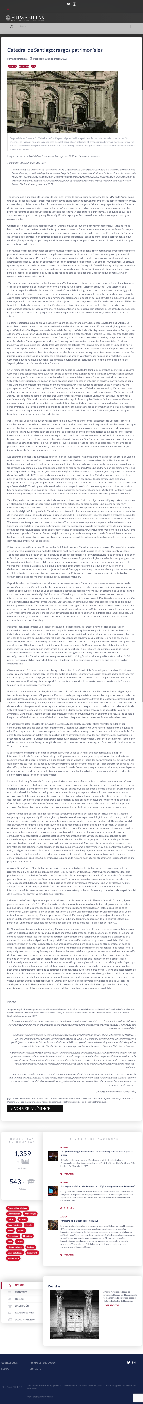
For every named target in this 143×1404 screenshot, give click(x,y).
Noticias (64, 1147)
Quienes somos (9, 1363)
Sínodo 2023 (13, 1258)
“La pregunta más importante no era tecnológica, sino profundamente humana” (97, 1186)
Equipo (5, 1369)
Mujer (10, 1230)
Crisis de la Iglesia (15, 1253)
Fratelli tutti (32, 1253)
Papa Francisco (14, 1225)
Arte (10, 1242)
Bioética (22, 1219)
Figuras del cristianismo (17, 1208)
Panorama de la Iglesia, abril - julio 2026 (79, 1220)
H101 (33, 66)
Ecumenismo (13, 1236)
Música (20, 1242)
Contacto (35, 1369)
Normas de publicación (42, 1363)
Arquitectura (24, 66)
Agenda (63, 1217)
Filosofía (29, 1225)
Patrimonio (12, 66)
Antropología (30, 1214)
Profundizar (69, 1174)
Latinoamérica (14, 1214)
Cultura (11, 1219)
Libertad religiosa (15, 1247)
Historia (21, 1230)
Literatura (27, 1236)
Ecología (30, 1247)
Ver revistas (112, 1305)
